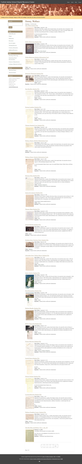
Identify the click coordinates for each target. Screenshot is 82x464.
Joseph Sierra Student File (32, 358)
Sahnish (42, 264)
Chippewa (40, 98)
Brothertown (45, 184)
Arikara (39, 264)
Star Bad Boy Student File (32, 89)
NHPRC (58, 456)
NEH (54, 456)
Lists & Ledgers (12, 43)
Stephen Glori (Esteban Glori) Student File (36, 240)
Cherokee (39, 332)
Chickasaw (31, 421)
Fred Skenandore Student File (33, 291)
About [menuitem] (72, 2)
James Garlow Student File (32, 273)
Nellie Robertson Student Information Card (37, 57)
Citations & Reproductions (14, 62)
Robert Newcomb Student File (33, 324)
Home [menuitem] (68, 2)
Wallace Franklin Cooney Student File (35, 412)
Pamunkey (40, 317)
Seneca (39, 202)
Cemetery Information (13, 47)
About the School (12, 72)
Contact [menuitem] (79, 2)
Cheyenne (39, 134)
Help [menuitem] (76, 2)
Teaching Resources (13, 45)
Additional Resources (13, 50)
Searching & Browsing (13, 55)
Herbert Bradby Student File (33, 308)
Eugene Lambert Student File (33, 107)
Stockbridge (40, 184)
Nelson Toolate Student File (32, 376)
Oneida (39, 82)
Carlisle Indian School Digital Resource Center (17, 2)
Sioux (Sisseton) (43, 51)
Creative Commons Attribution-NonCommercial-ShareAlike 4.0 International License (45, 458)
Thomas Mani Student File (32, 209)
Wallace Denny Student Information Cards (36, 157)
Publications (11, 38)
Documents (11, 40)
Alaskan (30, 233)
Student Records (12, 33)
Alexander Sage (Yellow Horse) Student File (37, 255)
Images (10, 36)
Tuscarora (39, 282)
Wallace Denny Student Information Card (36, 141)
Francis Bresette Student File (33, 341)
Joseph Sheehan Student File (33, 224)
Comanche (40, 35)
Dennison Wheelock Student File (34, 73)
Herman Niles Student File (32, 176)
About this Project (12, 70)
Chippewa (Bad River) (46, 350)
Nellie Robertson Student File (33, 42)
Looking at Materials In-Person (15, 64)
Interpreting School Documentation (13, 58)
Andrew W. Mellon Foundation (47, 456)
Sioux (39, 51)
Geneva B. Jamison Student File (34, 193)
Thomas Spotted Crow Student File (34, 125)
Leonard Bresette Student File (33, 394)
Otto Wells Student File (31, 25)
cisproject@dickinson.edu (13, 87)
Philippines (31, 249)
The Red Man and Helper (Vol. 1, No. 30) (36, 427)
